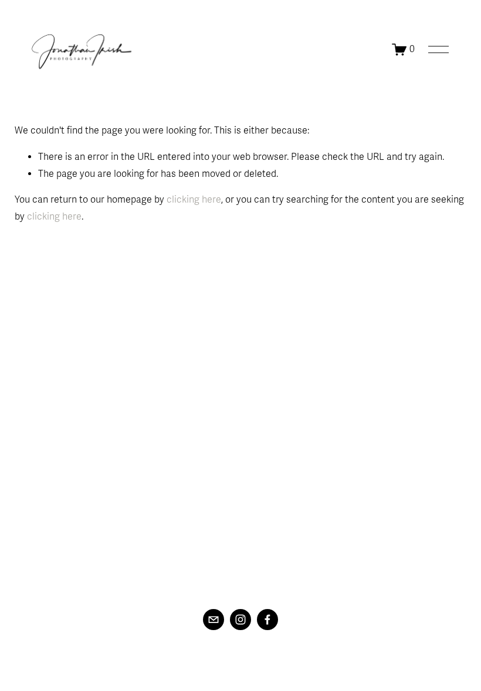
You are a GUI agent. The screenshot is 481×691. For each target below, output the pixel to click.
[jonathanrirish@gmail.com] (213, 619)
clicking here (194, 200)
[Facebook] (267, 619)
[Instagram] (240, 619)
